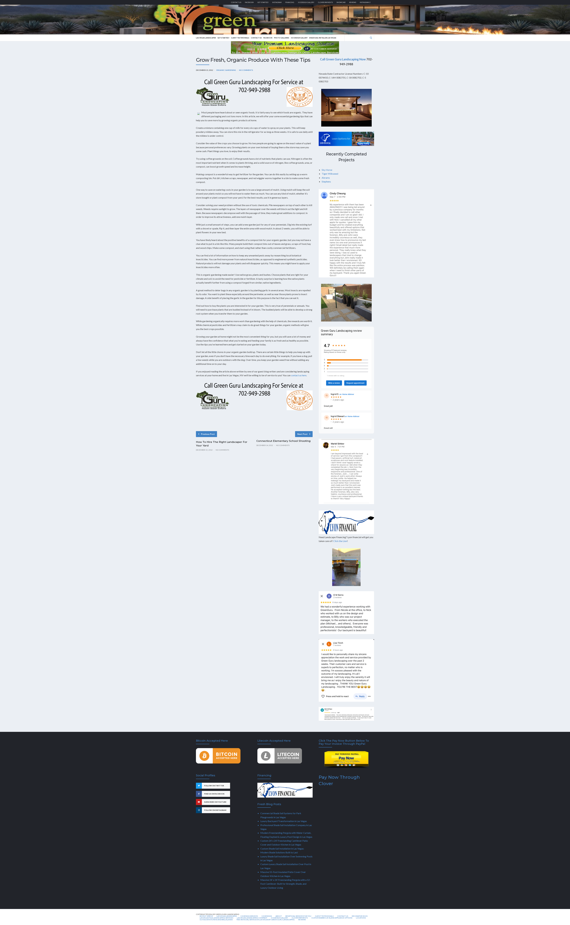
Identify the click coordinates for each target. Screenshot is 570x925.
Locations (361, 918)
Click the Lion (340, 541)
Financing (289, 2)
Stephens (326, 181)
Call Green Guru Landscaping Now (343, 59)
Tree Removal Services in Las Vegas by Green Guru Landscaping (265, 920)
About (279, 916)
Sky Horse (327, 169)
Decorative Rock (360, 916)
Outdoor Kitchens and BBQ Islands (216, 920)
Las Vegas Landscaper (206, 38)
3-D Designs (267, 916)
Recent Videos (206, 916)
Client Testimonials (240, 38)
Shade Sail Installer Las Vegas (322, 38)
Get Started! (263, 2)
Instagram (277, 2)
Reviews (352, 2)
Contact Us (236, 2)
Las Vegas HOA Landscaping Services (216, 918)
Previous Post (208, 434)
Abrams (326, 177)
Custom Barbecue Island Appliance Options (331, 918)
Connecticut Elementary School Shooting (283, 440)
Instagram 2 (365, 2)
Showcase (341, 2)
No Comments (246, 70)
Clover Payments (325, 2)
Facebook (249, 2)
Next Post (302, 434)
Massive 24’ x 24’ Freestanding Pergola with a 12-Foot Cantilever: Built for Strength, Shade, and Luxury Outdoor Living (285, 883)
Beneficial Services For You (298, 916)
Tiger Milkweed (330, 173)
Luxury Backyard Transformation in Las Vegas (283, 821)
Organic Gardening (226, 70)
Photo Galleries (281, 38)
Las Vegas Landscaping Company (252, 918)
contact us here (298, 375)
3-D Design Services (249, 916)
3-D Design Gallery (306, 2)
